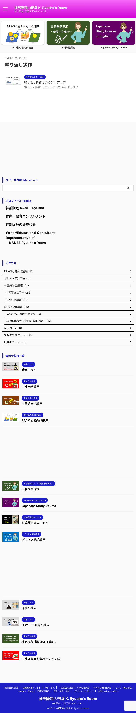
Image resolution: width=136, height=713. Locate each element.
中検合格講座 (30, 386)
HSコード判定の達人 (36, 625)
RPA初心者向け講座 (22, 47)
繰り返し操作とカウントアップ (45, 82)
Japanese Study (25, 691)
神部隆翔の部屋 (11, 687)
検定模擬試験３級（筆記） (39, 642)
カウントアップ (51, 87)
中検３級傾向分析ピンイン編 (41, 658)
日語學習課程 (68, 47)
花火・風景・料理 (61, 691)
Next (132, 32)
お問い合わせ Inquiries (108, 691)
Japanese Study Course (114, 47)
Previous (4, 32)
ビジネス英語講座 (33, 539)
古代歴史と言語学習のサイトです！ (68, 703)
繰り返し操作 (70, 87)
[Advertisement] (68, 147)
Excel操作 (35, 87)
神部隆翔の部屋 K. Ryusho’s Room (40, 8)
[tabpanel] (22, 36)
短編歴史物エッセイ (35, 522)
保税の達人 (29, 608)
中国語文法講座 (32, 403)
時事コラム (29, 370)
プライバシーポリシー (84, 691)
